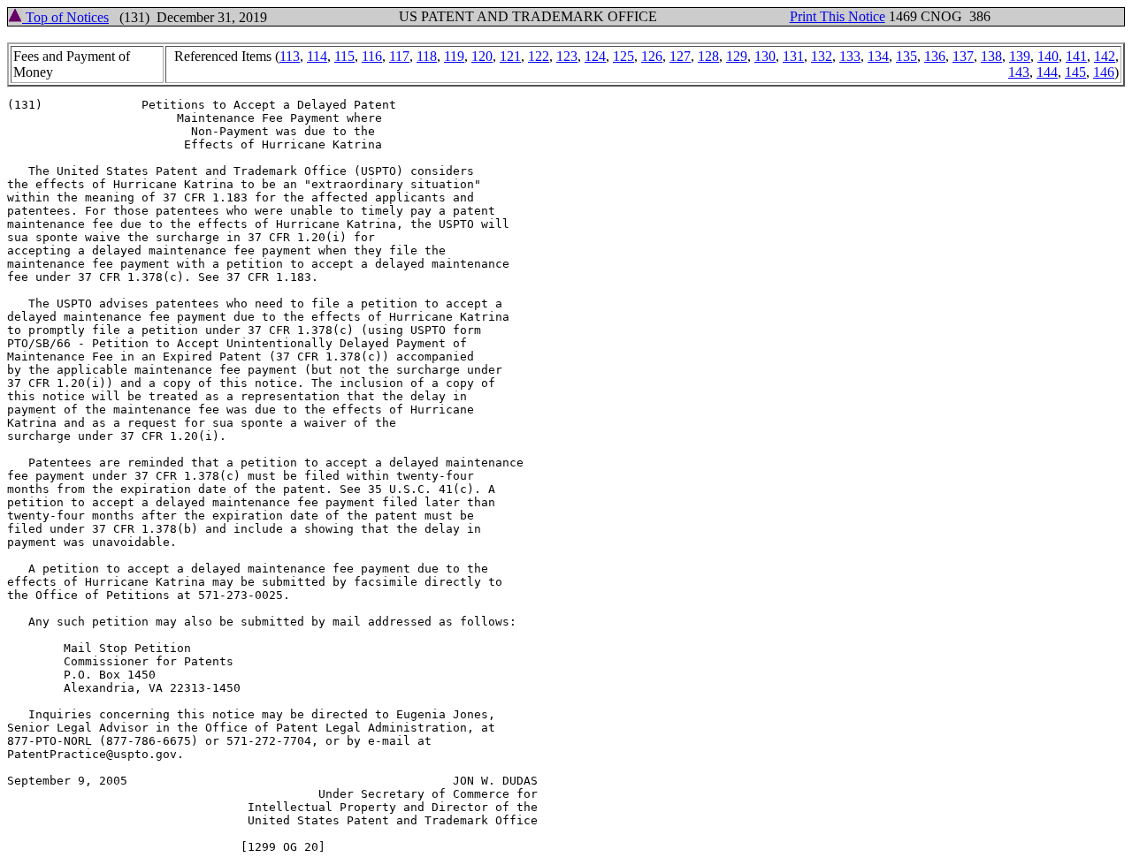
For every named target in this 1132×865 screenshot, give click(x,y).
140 (1048, 56)
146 (1103, 72)
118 (427, 56)
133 (849, 56)
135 (906, 56)
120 (482, 56)
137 (963, 56)
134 (878, 56)
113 (289, 56)
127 (680, 56)
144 (1047, 72)
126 (651, 56)
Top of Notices (65, 17)
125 (623, 56)
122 (538, 56)
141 (1076, 56)
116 (372, 56)
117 (399, 56)
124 (595, 56)
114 (317, 56)
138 (991, 56)
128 (708, 56)
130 (765, 56)
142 (1104, 56)
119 (454, 56)
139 (1019, 56)
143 (1018, 72)
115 (344, 56)
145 (1075, 72)
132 (821, 56)
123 (566, 56)
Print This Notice (837, 16)
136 (934, 56)
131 (793, 56)
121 (510, 56)
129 (736, 56)
